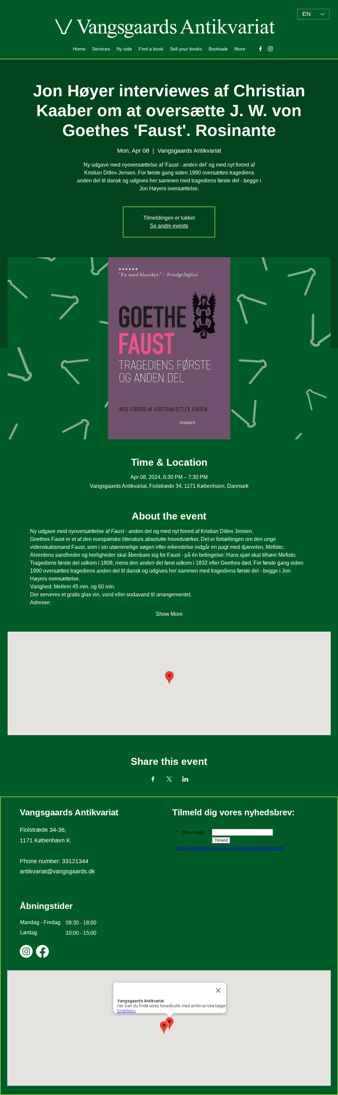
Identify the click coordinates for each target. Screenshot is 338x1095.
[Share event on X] (169, 779)
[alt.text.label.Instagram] (270, 49)
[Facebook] (42, 951)
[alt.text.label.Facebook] (260, 49)
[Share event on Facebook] (153, 779)
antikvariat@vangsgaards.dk (57, 871)
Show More (169, 614)
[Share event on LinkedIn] (185, 779)
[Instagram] (26, 951)
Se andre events (169, 226)
